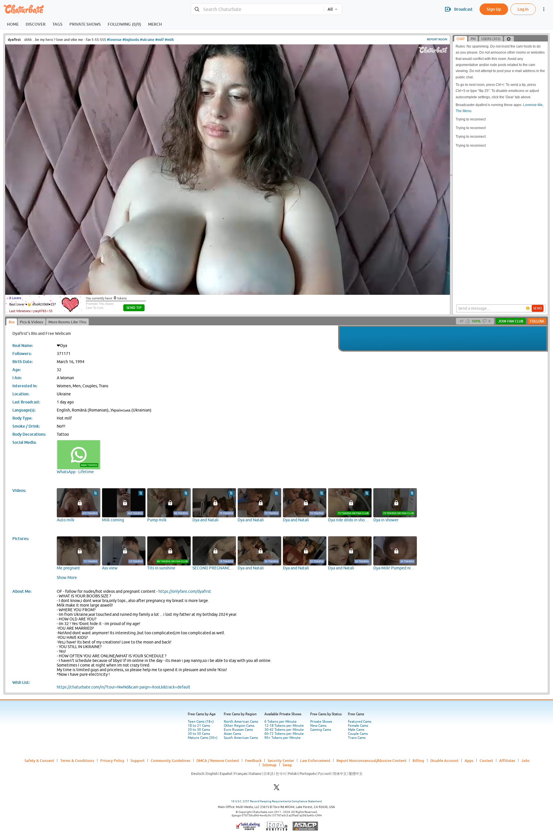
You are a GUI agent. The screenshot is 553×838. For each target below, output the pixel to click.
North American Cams (241, 722)
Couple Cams (358, 734)
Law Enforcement (315, 760)
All (330, 9)
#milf (159, 39)
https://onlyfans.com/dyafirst (184, 591)
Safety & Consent (39, 760)
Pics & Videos (31, 322)
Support (137, 760)
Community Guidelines (170, 760)
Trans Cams (356, 738)
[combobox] (257, 9)
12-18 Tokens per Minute (284, 726)
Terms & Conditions (77, 760)
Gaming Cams (320, 730)
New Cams (318, 726)
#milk (169, 39)
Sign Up (494, 9)
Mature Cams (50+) (202, 738)
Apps (469, 760)
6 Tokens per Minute (280, 722)
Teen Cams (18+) (201, 722)
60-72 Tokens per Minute (284, 734)
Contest (486, 760)
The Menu (463, 111)
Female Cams (358, 726)
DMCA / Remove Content (217, 760)
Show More (67, 577)
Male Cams (356, 730)
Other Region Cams (239, 726)
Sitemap (269, 764)
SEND (537, 308)
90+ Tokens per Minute (282, 738)
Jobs (525, 760)
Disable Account (444, 760)
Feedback (253, 760)
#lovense (114, 39)
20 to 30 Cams (199, 730)
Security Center (281, 760)
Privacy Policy (112, 760)
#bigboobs (130, 39)
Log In (523, 9)
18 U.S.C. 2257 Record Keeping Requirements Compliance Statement (276, 801)
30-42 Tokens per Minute (284, 730)
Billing (418, 760)
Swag (287, 764)
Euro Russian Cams (238, 730)
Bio (12, 322)
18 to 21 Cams (199, 726)
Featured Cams (359, 722)
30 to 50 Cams (199, 734)
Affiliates (507, 760)
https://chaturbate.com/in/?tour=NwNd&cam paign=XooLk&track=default (123, 687)
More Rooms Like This (67, 322)
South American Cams (241, 738)
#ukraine (147, 39)
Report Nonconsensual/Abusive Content (371, 760)
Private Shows (321, 722)
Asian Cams (232, 734)
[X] (276, 789)
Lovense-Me (533, 105)
